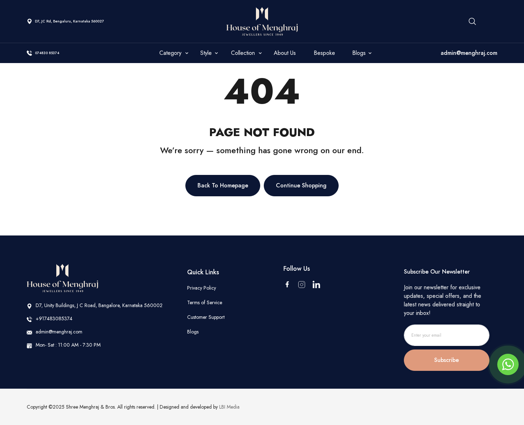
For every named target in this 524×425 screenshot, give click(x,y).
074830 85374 (47, 53)
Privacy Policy (201, 287)
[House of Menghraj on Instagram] (301, 285)
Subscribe (446, 360)
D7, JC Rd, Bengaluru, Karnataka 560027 (69, 21)
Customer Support (206, 317)
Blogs (193, 331)
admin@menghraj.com (469, 53)
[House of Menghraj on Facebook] (287, 284)
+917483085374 (54, 318)
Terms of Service (204, 302)
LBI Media (229, 406)
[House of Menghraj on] (316, 284)
